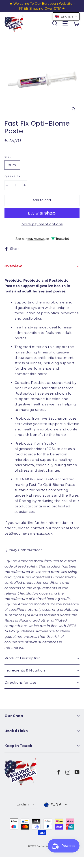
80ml (12, 165)
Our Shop (13, 716)
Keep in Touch (18, 745)
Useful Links (16, 731)
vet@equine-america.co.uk (28, 533)
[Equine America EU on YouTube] (77, 772)
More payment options (42, 224)
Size (8, 157)
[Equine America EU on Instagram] (67, 772)
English (23, 804)
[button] (66, 16)
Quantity (12, 176)
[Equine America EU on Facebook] (58, 772)
